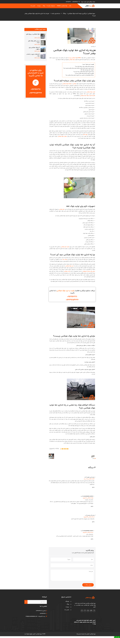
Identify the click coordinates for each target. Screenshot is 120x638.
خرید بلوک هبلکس (70, 266)
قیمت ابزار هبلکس (65, 246)
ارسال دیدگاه (88, 585)
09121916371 (68, 2)
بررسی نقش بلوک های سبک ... (34, 41)
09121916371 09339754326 (35, 91)
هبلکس (74, 83)
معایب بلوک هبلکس (62, 136)
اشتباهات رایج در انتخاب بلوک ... (33, 55)
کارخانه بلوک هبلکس (66, 83)
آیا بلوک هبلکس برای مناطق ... (34, 48)
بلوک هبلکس (72, 59)
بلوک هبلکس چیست (72, 57)
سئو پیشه (79, 634)
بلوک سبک (64, 259)
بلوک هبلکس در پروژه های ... (33, 35)
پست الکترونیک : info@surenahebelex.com (35, 616)
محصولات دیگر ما (51, 6)
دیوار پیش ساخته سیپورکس (89, 271)
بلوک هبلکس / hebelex (62, 6)
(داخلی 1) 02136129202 (41, 610)
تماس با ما (33, 6)
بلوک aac (85, 134)
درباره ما (39, 6)
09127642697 (43, 613)
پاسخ (93, 487)
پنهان (84, 64)
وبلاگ (44, 6)
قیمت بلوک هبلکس (90, 92)
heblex (79, 57)
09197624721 (75, 2)
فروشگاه (67, 601)
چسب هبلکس (67, 271)
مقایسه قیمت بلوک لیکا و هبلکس (87, 95)
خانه (70, 6)
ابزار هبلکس (61, 209)
